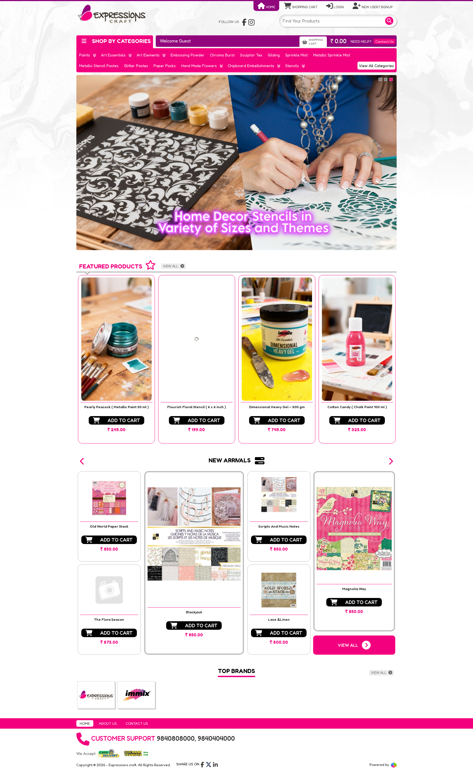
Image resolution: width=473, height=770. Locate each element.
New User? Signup (377, 7)
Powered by (380, 764)
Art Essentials (113, 55)
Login (338, 7)
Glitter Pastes (136, 65)
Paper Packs (165, 65)
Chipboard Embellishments (251, 65)
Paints (84, 55)
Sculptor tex (251, 55)
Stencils (292, 65)
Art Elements (148, 55)
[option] (116, 359)
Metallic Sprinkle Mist (331, 55)
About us (108, 723)
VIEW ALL (171, 266)
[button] (82, 461)
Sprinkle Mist (296, 55)
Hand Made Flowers (199, 65)
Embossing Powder (187, 55)
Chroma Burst (222, 55)
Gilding (274, 55)
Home (270, 7)
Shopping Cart (304, 7)
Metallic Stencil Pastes (99, 65)
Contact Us (384, 41)
